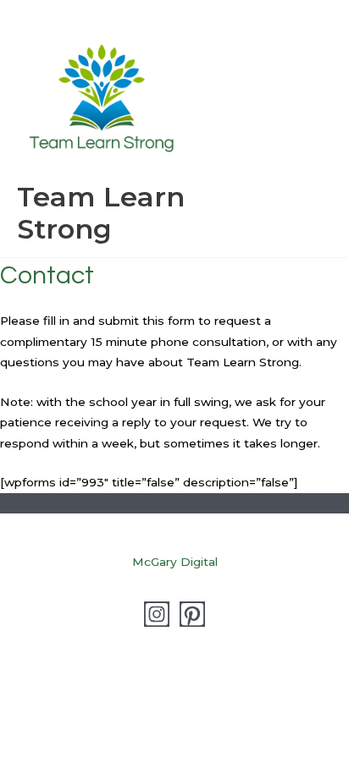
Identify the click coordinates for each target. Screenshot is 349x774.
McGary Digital (175, 561)
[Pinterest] (192, 614)
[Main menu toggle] (315, 129)
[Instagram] (156, 614)
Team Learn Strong (101, 212)
